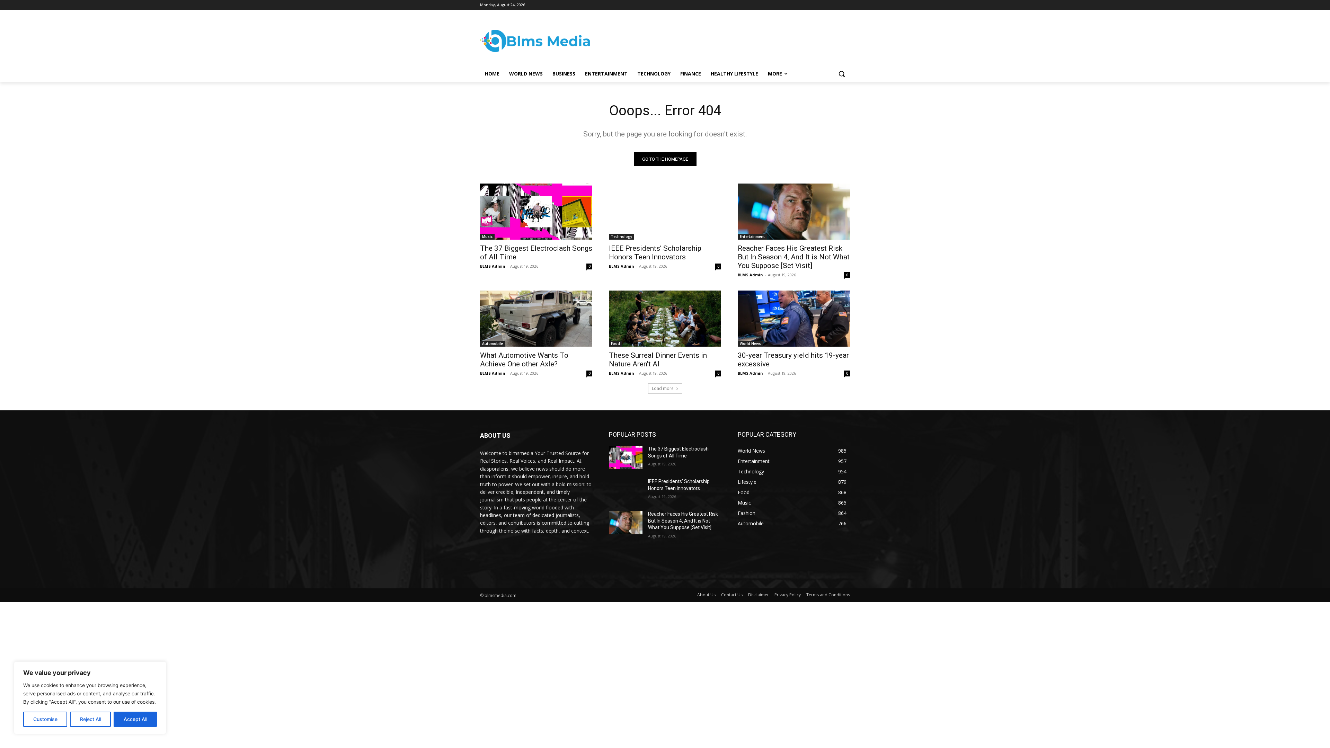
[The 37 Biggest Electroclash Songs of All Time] (536, 212)
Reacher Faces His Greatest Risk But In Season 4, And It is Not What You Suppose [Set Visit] (794, 257)
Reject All (90, 719)
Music (487, 236)
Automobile (492, 343)
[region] (90, 697)
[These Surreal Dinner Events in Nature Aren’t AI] (665, 319)
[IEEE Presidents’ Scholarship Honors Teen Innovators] (665, 212)
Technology (621, 236)
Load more (663, 388)
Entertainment (752, 236)
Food (615, 343)
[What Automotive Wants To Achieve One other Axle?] (536, 319)
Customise (45, 719)
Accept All (135, 719)
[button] (841, 73)
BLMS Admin (492, 266)
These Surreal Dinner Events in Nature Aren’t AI (658, 359)
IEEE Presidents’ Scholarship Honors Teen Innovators (655, 252)
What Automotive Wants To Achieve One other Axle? (524, 359)
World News (750, 343)
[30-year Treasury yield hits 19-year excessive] (794, 319)
